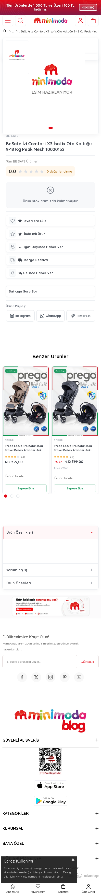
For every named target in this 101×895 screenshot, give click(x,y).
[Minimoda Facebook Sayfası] (22, 677)
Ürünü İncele (14, 476)
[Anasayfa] (10, 31)
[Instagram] (20, 316)
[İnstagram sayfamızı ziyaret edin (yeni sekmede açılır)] (50, 677)
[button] (50, 128)
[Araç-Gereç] (16, 31)
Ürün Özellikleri (19, 532)
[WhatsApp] (50, 316)
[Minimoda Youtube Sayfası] (79, 677)
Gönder (87, 662)
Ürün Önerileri (18, 583)
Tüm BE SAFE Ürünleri (22, 161)
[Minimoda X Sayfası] (36, 677)
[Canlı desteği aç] (50, 606)
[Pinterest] (80, 316)
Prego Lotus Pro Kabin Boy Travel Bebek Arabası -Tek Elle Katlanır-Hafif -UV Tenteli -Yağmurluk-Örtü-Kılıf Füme (74, 448)
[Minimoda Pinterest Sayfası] (65, 677)
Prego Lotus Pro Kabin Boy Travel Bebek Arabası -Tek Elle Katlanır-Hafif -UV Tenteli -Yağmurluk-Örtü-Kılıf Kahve (25, 448)
